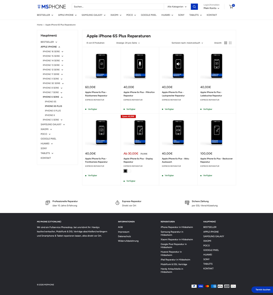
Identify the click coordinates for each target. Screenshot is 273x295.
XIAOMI (114, 15)
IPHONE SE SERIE (52, 83)
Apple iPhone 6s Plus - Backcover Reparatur (216, 160)
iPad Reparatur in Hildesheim (175, 259)
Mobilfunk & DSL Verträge (174, 264)
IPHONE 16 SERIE (51, 51)
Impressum (123, 231)
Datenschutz (124, 236)
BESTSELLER (43, 15)
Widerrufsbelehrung (128, 241)
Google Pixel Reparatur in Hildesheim (174, 246)
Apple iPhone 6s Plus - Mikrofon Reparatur (139, 94)
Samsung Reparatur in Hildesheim (172, 233)
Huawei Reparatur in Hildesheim (171, 253)
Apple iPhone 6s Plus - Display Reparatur (138, 160)
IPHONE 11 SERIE (51, 74)
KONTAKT (212, 15)
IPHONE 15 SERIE (51, 56)
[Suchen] (194, 7)
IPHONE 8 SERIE (51, 88)
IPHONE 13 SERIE (51, 65)
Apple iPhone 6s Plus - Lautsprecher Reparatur (173, 94)
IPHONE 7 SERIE (51, 92)
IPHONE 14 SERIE (51, 60)
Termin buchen (263, 289)
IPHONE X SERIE (51, 78)
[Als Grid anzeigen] (225, 43)
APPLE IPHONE (66, 15)
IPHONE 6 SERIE (51, 97)
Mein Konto (210, 8)
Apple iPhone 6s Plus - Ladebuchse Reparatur (211, 94)
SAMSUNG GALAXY (92, 15)
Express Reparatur (94, 100)
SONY (181, 15)
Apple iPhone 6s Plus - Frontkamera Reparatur (96, 160)
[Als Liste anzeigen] (230, 43)
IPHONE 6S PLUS (53, 106)
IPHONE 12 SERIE (51, 69)
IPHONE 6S (50, 101)
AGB (120, 227)
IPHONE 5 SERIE (51, 119)
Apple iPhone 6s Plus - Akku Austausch (175, 160)
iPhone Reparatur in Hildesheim (177, 227)
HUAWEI (165, 15)
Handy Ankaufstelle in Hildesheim (172, 270)
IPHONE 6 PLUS (53, 110)
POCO (129, 15)
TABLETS (194, 15)
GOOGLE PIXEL (148, 15)
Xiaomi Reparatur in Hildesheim (177, 239)
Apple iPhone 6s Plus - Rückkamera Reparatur (96, 94)
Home (40, 25)
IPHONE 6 (50, 115)
